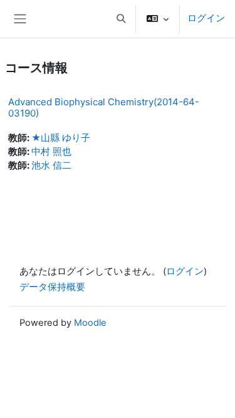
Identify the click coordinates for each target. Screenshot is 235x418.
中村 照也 (51, 151)
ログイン (206, 18)
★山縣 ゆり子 (60, 138)
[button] (121, 19)
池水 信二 (51, 165)
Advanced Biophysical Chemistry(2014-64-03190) (103, 107)
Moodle (90, 322)
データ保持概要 (52, 287)
